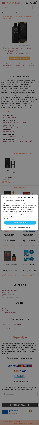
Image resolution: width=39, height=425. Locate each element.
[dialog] (19, 213)
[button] (19, 227)
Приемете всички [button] (20, 222)
